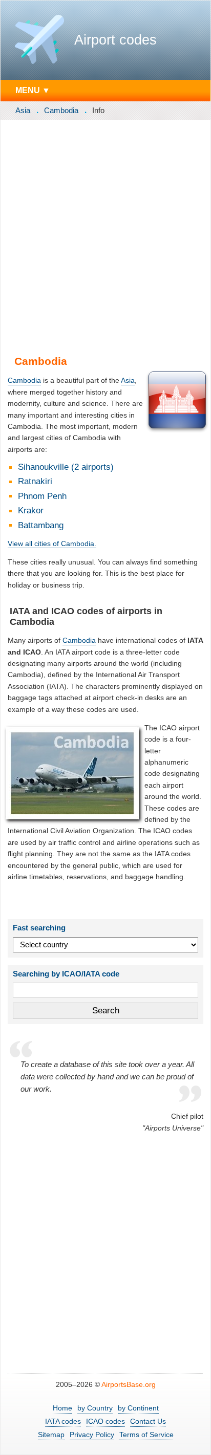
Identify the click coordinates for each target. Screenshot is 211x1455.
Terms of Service (146, 1434)
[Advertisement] (105, 235)
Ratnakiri (35, 481)
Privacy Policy (92, 1434)
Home (62, 1408)
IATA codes (63, 1421)
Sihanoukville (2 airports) (66, 467)
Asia (22, 110)
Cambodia (61, 110)
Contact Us (148, 1421)
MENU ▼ (32, 90)
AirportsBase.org (128, 1384)
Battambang (41, 525)
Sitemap (51, 1434)
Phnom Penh (42, 496)
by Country (95, 1408)
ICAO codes (105, 1421)
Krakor (31, 510)
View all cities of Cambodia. (52, 543)
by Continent (138, 1408)
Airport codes (115, 40)
